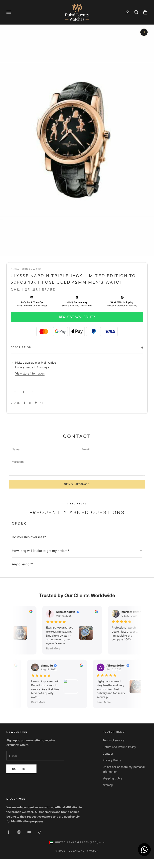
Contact (108, 753)
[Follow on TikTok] (40, 832)
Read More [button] (52, 648)
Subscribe (21, 769)
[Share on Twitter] (30, 402)
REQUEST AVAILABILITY (77, 317)
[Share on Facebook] (24, 402)
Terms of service (113, 740)
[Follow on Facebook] (8, 832)
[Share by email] (41, 402)
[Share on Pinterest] (35, 402)
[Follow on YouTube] (29, 832)
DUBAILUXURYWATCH (27, 269)
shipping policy (113, 778)
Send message (77, 484)
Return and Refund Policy (119, 747)
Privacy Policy (112, 760)
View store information (30, 373)
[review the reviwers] (29, 611)
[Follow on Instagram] (19, 832)
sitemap (108, 785)
